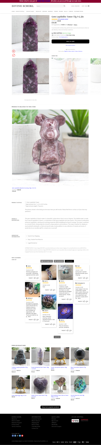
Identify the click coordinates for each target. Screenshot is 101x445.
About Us (14, 419)
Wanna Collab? (16, 421)
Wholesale (54, 424)
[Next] (17, 54)
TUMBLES (71, 11)
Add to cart (70, 41)
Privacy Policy (15, 424)
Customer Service (36, 419)
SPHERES (61, 11)
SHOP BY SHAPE (30, 11)
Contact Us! (35, 428)
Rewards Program (17, 422)
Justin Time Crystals (43, 1)
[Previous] (12, 96)
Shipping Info (35, 422)
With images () (47, 261)
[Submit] (64, 6)
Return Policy (35, 424)
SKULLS (66, 11)
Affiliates (54, 422)
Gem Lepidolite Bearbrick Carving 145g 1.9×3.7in (24, 188)
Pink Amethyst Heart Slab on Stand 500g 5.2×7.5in (59, 396)
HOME (13, 11)
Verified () (59, 261)
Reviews (54, 419)
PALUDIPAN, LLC (44, 441)
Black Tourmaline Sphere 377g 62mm (78, 368)
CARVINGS (44, 11)
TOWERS (56, 11)
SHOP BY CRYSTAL (20, 11)
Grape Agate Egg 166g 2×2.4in (19, 395)
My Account (55, 421)
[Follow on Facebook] (13, 436)
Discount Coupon (56, 426)
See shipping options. (63, 37)
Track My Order (36, 426)
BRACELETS (38, 11)
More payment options (70, 45)
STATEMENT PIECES (78, 11)
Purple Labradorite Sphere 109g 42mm (59, 368)
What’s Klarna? (36, 421)
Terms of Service (16, 426)
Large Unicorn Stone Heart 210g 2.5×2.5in (39, 396)
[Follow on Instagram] (15, 436)
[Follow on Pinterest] (22, 436)
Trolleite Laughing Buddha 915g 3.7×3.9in (20, 368)
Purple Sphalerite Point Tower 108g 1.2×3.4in (40, 368)
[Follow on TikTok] (17, 436)
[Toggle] (26, 236)
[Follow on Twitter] (20, 436)
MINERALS (50, 11)
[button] (75, 6)
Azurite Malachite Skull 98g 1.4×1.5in (77, 396)
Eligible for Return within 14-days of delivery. (73, 51)
